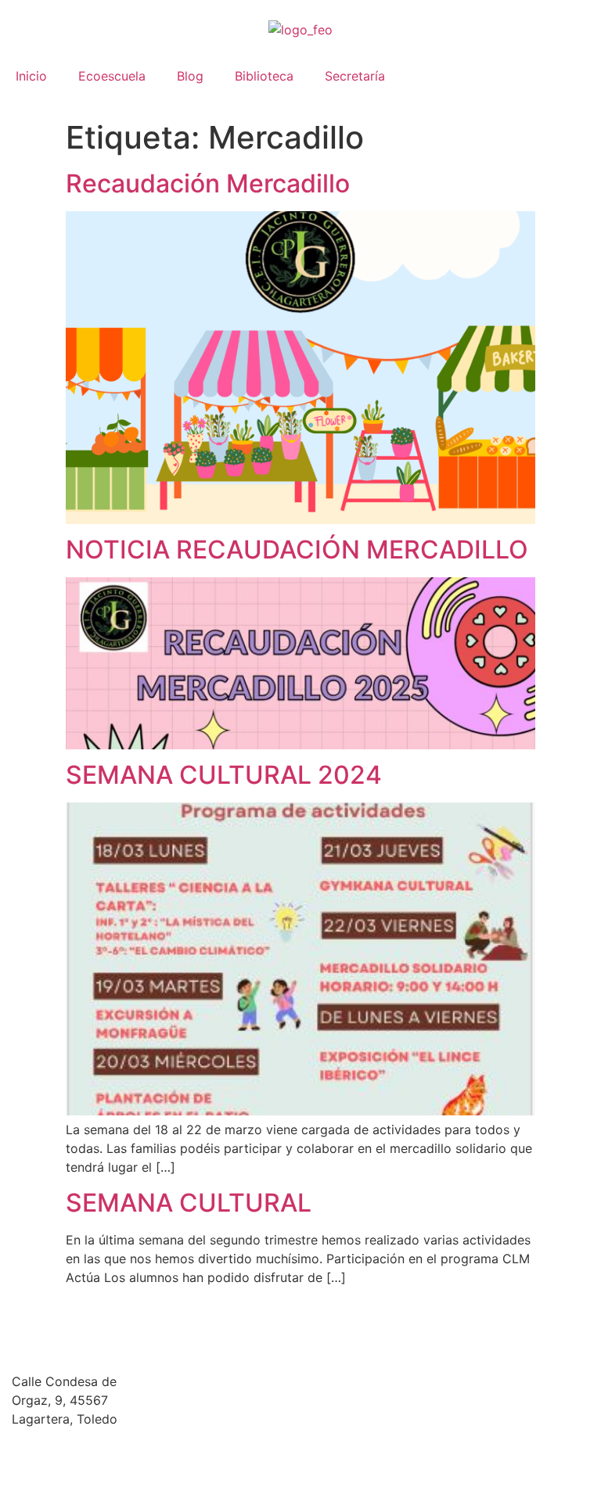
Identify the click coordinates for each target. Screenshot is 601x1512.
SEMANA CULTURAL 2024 (224, 775)
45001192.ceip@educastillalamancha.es (129, 1449)
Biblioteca (264, 76)
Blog (190, 76)
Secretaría (355, 76)
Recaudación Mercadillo (208, 183)
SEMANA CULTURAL (188, 1202)
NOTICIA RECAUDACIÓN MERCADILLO (297, 549)
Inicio (31, 76)
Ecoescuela (112, 76)
